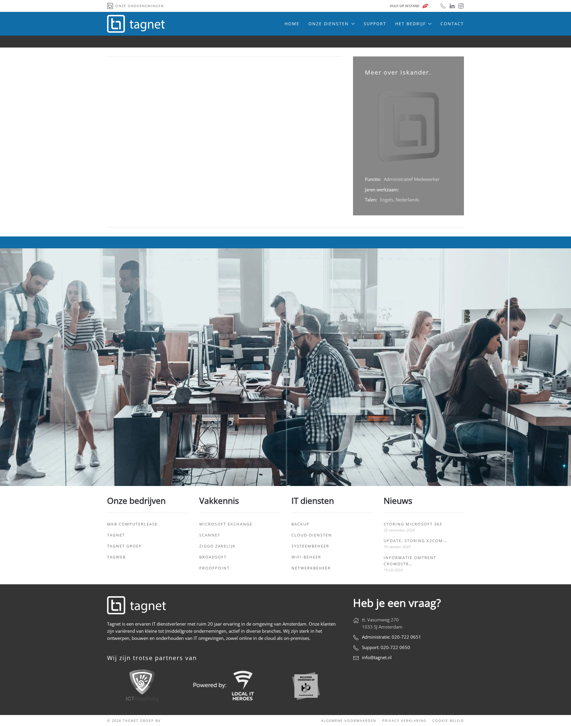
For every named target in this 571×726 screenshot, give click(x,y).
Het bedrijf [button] (410, 23)
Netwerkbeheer (311, 568)
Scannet (209, 535)
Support (375, 23)
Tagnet (116, 535)
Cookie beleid (448, 720)
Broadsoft (213, 557)
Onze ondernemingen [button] (139, 6)
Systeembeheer (310, 546)
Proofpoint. (215, 568)
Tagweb (116, 557)
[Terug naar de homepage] (137, 24)
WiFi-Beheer (306, 557)
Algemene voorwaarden (348, 720)
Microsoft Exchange (225, 524)
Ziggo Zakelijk (217, 546)
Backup (300, 524)
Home (292, 23)
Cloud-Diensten (311, 535)
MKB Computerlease (132, 524)
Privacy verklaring (404, 720)
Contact (452, 23)
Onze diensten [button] (328, 23)
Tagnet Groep (124, 546)
